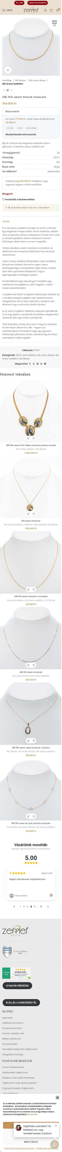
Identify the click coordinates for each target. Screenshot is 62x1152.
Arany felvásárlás (37, 3)
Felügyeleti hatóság (12, 1054)
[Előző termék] (4, 90)
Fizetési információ (12, 1028)
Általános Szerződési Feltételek (18, 1077)
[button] (57, 1097)
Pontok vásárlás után (13, 1033)
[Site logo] (31, 10)
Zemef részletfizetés (13, 1067)
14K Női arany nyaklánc (31, 672)
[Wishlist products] (51, 10)
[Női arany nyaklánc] (31, 487)
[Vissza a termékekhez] (7, 90)
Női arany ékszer (37, 80)
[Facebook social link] (30, 364)
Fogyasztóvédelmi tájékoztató (18, 1088)
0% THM (19, 3)
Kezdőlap (7, 80)
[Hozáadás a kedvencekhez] (33, 438)
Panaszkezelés (9, 1044)
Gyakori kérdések (17, 985)
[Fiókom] (45, 10)
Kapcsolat (7, 1017)
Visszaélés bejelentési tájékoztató (19, 1049)
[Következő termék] (11, 90)
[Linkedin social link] (41, 364)
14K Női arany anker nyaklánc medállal (31, 747)
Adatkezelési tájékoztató (15, 1072)
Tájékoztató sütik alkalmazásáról (19, 1083)
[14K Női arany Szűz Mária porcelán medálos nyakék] (31, 411)
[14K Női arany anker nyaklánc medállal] (31, 714)
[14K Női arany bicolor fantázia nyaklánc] (31, 789)
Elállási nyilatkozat (11, 1038)
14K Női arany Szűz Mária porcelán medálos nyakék (31, 445)
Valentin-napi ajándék (35, 524)
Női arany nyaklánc (12, 83)
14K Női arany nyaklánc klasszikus (31, 596)
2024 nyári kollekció (26, 355)
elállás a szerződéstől (21, 1002)
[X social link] (34, 364)
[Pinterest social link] (38, 364)
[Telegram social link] (45, 364)
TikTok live (50, 600)
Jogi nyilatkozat (10, 1093)
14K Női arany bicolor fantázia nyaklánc (31, 823)
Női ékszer (20, 80)
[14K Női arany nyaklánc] (31, 638)
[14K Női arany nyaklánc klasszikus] (31, 562)
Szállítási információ (12, 1023)
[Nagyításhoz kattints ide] (8, 70)
